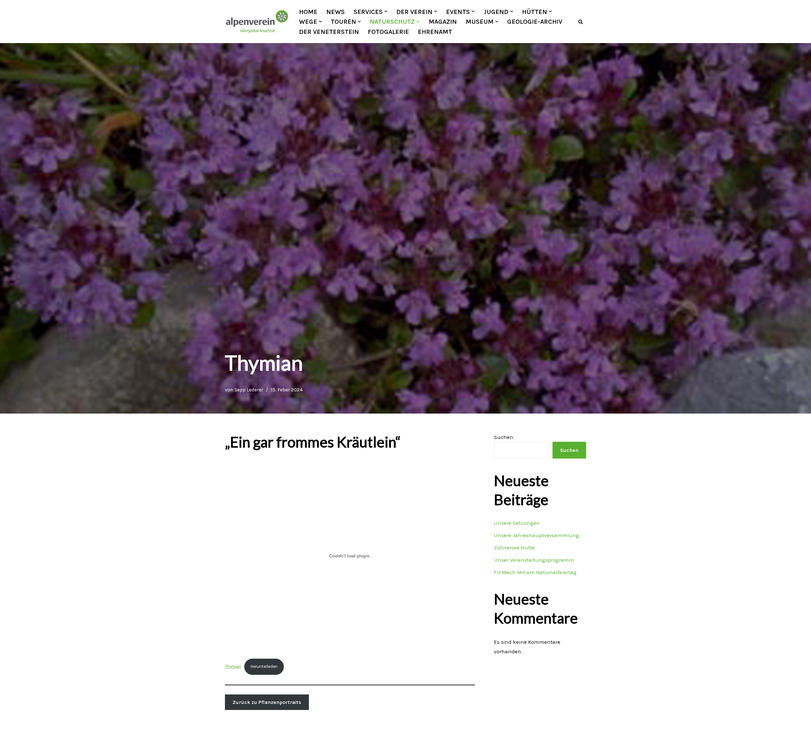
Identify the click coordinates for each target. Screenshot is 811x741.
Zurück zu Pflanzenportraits (267, 702)
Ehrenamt (435, 31)
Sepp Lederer (248, 390)
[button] (385, 11)
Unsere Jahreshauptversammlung (536, 535)
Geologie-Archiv (534, 21)
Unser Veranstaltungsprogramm (534, 560)
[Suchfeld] (580, 21)
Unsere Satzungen (517, 523)
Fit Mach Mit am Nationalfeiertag (535, 572)
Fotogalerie (388, 31)
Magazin (443, 21)
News (335, 12)
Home (308, 12)
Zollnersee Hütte (514, 547)
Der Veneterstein (329, 31)
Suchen (503, 437)
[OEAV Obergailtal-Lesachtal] (256, 21)
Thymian (233, 666)
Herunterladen (264, 666)
